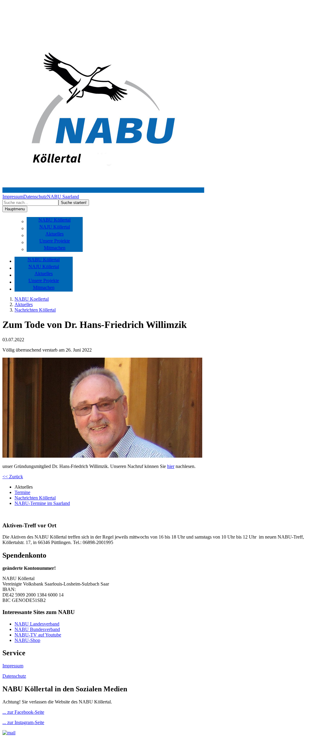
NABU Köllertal (54, 220)
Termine (22, 492)
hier (170, 466)
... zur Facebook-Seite (23, 712)
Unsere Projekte (54, 241)
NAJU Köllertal (54, 227)
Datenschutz (35, 196)
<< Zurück (12, 476)
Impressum (12, 196)
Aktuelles (54, 234)
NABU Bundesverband (37, 629)
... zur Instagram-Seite (23, 722)
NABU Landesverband (37, 623)
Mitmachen (54, 248)
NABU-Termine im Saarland (42, 503)
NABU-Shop (27, 640)
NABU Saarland (63, 196)
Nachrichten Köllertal (35, 309)
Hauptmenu (15, 209)
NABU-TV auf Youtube (38, 634)
